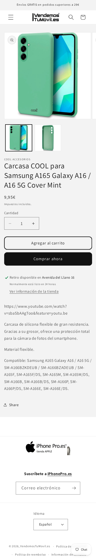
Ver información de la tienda (34, 291)
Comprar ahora (48, 258)
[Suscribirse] (74, 488)
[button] (11, 17)
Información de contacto (68, 554)
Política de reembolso (30, 554)
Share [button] (14, 404)
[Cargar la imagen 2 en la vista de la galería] (48, 138)
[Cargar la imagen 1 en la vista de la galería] (18, 138)
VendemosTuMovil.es (35, 546)
